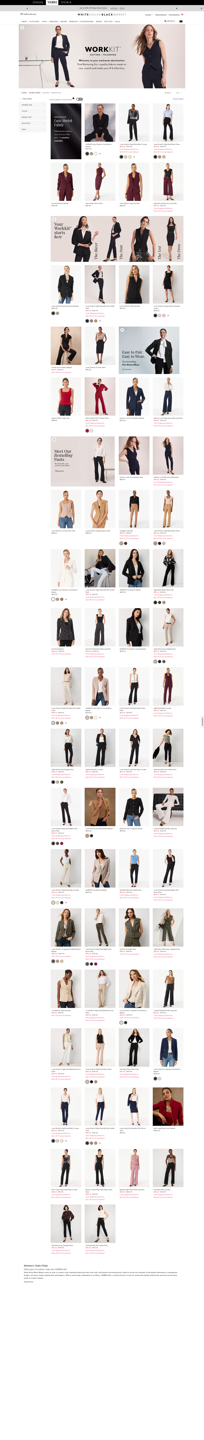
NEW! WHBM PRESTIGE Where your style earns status (96, 8)
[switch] (79, 99)
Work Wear (34, 93)
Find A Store (178, 99)
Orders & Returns (161, 14)
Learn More (128, 8)
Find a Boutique (174, 14)
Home (24, 93)
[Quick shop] (100, 153)
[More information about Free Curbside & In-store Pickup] (73, 98)
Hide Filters (27, 99)
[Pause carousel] (201, 8)
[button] (181, 21)
